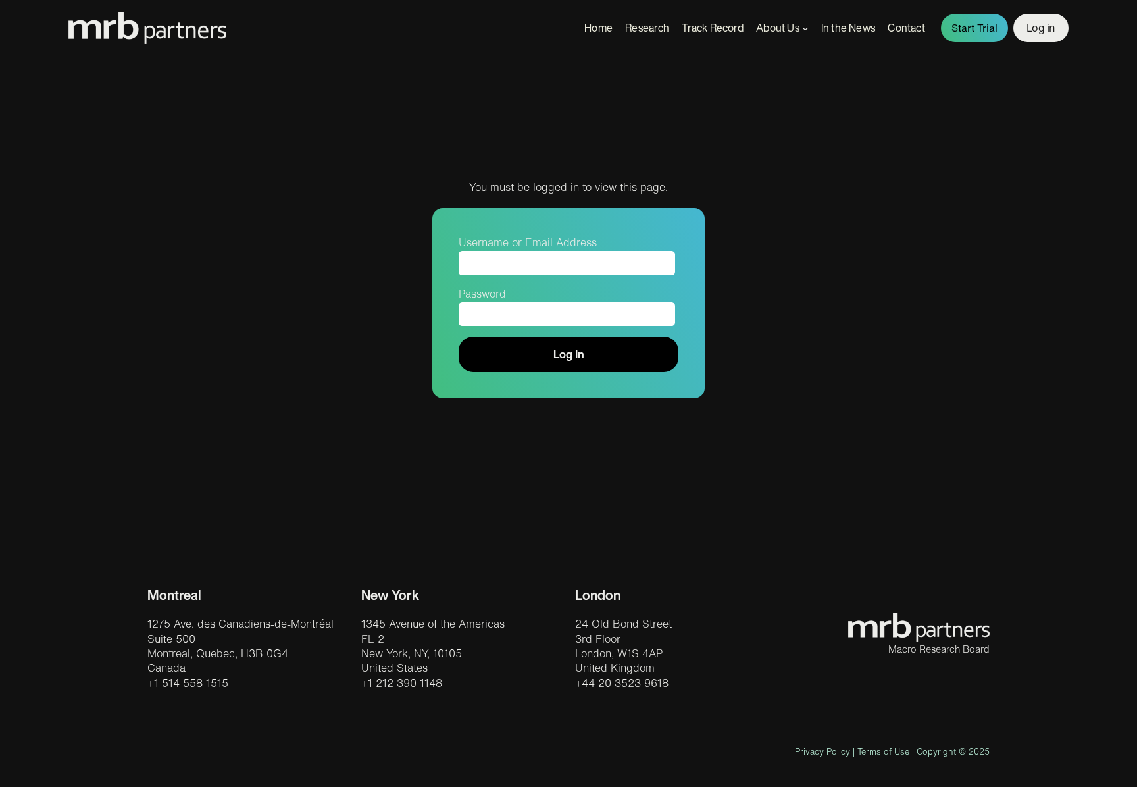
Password (482, 293)
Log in (1040, 27)
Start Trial (974, 28)
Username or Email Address (528, 242)
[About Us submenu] (805, 28)
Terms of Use (883, 751)
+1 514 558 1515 (187, 683)
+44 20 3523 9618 (622, 683)
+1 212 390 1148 (401, 683)
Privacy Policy (822, 751)
